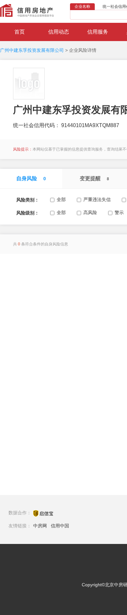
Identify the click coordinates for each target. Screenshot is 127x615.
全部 (61, 199)
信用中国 (60, 525)
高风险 (90, 212)
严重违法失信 (97, 199)
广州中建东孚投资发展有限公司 (32, 50)
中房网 (40, 525)
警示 (119, 212)
